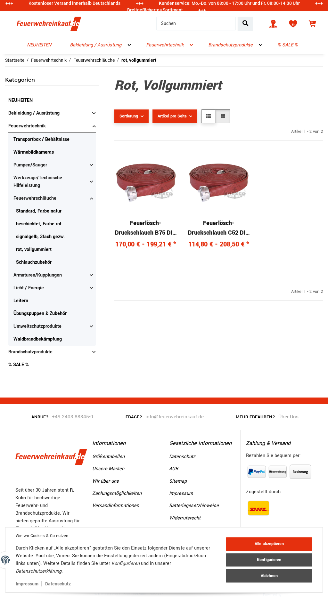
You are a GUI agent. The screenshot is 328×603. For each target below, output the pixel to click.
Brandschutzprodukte (30, 352)
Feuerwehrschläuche (34, 198)
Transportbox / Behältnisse (41, 139)
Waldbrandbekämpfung (37, 339)
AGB (173, 468)
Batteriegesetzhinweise (194, 505)
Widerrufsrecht (185, 518)
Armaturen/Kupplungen (37, 275)
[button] (273, 23)
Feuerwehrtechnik (27, 126)
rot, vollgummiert (34, 249)
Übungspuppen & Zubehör (40, 313)
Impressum (27, 583)
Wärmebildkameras (33, 152)
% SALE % (18, 364)
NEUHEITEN (20, 100)
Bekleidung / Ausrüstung (34, 113)
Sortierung (128, 116)
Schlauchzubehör (34, 262)
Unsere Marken (108, 468)
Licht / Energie (28, 288)
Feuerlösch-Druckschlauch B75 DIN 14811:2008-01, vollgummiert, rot (145, 228)
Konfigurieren (269, 560)
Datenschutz (58, 583)
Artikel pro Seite (172, 116)
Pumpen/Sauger (30, 165)
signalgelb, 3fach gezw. (40, 236)
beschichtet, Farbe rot (39, 224)
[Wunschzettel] (293, 23)
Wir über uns (105, 481)
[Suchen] (245, 24)
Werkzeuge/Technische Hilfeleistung (37, 181)
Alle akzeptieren (269, 544)
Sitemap (178, 481)
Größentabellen (108, 456)
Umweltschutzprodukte (37, 326)
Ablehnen (269, 576)
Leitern (20, 300)
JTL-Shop (292, 594)
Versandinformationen (115, 505)
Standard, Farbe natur (39, 211)
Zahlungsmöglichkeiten (117, 493)
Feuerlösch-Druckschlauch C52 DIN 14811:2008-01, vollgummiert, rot (219, 228)
